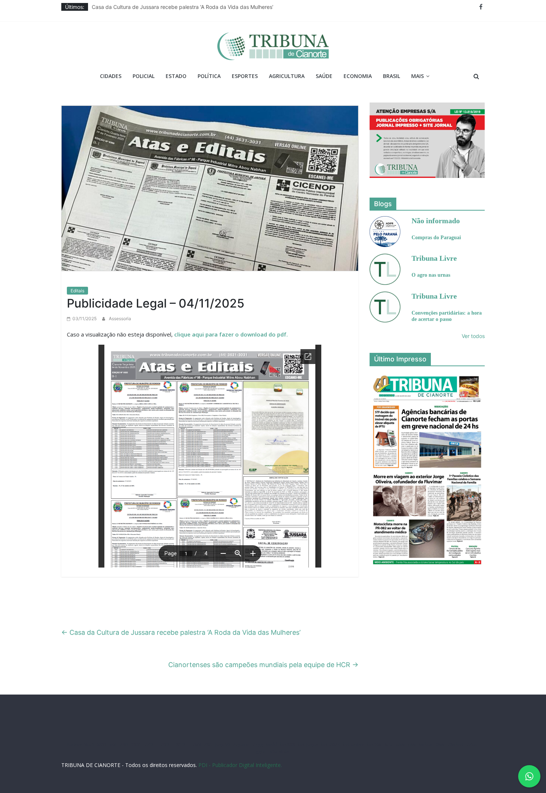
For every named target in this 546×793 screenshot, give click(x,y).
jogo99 (222, 744)
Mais (417, 75)
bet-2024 (330, 744)
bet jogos (308, 744)
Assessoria (120, 318)
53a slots (279, 751)
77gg (258, 744)
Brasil (391, 75)
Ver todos (473, 336)
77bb (472, 744)
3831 (136, 744)
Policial (144, 75)
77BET (150, 744)
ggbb (261, 751)
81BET (182, 744)
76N (196, 744)
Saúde (324, 75)
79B (124, 744)
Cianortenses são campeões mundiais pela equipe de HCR (263, 665)
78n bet (456, 744)
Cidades (110, 75)
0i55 (440, 744)
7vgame (241, 744)
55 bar (426, 744)
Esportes (245, 75)
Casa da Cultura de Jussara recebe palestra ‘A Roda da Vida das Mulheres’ (182, 7)
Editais (77, 290)
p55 (412, 744)
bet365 (374, 744)
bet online (353, 744)
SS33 (102, 744)
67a (389, 744)
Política (209, 75)
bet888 (287, 744)
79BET (166, 744)
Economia (358, 75)
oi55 (400, 744)
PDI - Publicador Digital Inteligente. (240, 764)
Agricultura (287, 75)
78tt (208, 744)
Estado (176, 75)
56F (113, 744)
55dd (271, 744)
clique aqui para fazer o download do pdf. (231, 334)
